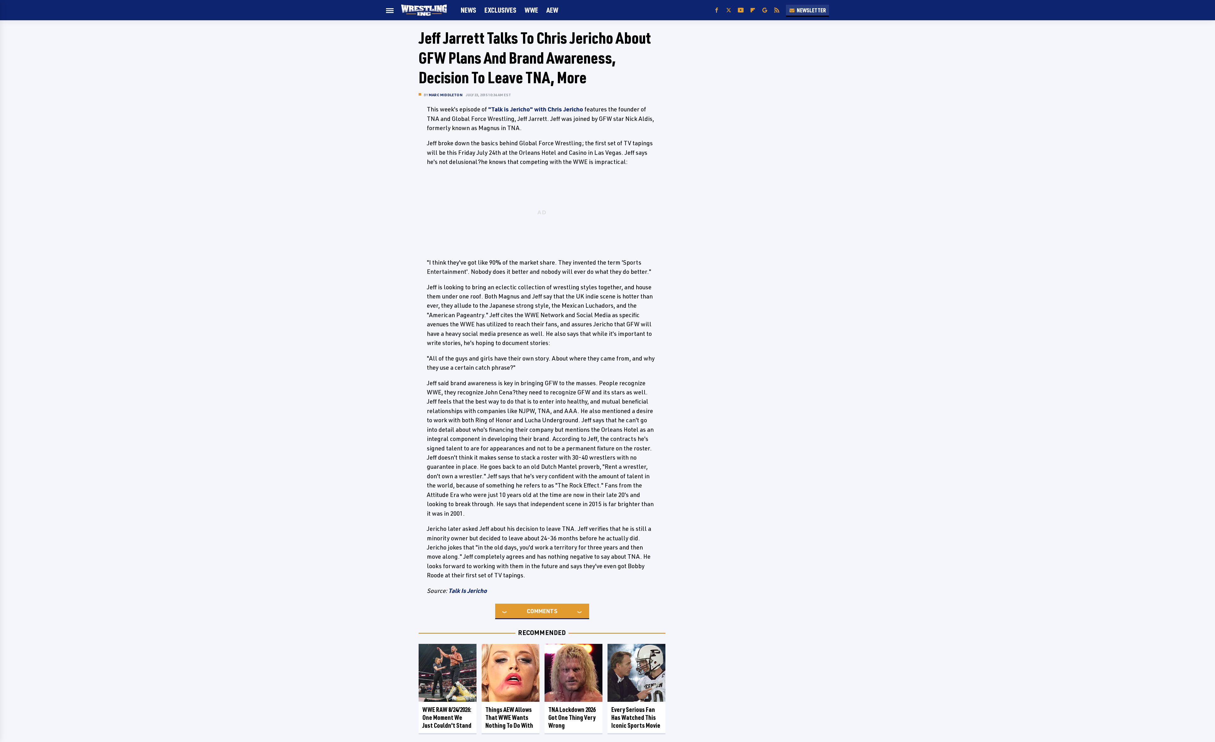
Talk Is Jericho (467, 590)
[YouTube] (741, 10)
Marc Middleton (446, 94)
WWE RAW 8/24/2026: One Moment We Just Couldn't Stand (446, 717)
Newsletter (811, 10)
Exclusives (500, 10)
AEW (552, 10)
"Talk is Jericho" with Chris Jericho (535, 109)
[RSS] (777, 10)
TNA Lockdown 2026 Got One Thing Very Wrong (571, 717)
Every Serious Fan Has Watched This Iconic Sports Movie (635, 717)
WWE (531, 10)
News (468, 10)
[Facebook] (717, 10)
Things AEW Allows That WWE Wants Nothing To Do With (509, 717)
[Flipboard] (753, 10)
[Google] (765, 10)
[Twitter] (729, 10)
